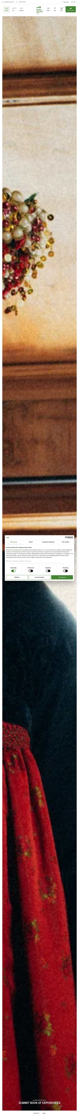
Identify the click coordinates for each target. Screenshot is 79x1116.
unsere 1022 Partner (16, 550)
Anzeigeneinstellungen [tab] (48, 542)
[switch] (31, 571)
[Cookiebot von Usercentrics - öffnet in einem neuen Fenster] (66, 537)
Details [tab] (31, 542)
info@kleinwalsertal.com (9, 1)
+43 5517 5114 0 (22, 1)
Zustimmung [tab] (13, 542)
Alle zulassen (62, 577)
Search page (66, 1)
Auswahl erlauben (39, 577)
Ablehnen (17, 577)
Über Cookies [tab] (65, 542)
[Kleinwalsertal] (39, 9)
